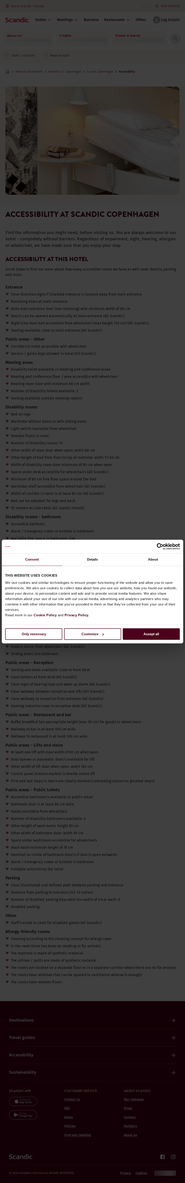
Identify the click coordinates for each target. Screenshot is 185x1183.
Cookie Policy (45, 615)
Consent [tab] (32, 559)
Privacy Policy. (77, 615)
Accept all (151, 634)
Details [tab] (92, 559)
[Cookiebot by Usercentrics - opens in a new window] (160, 546)
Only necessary (34, 634)
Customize (89, 634)
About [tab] (153, 559)
